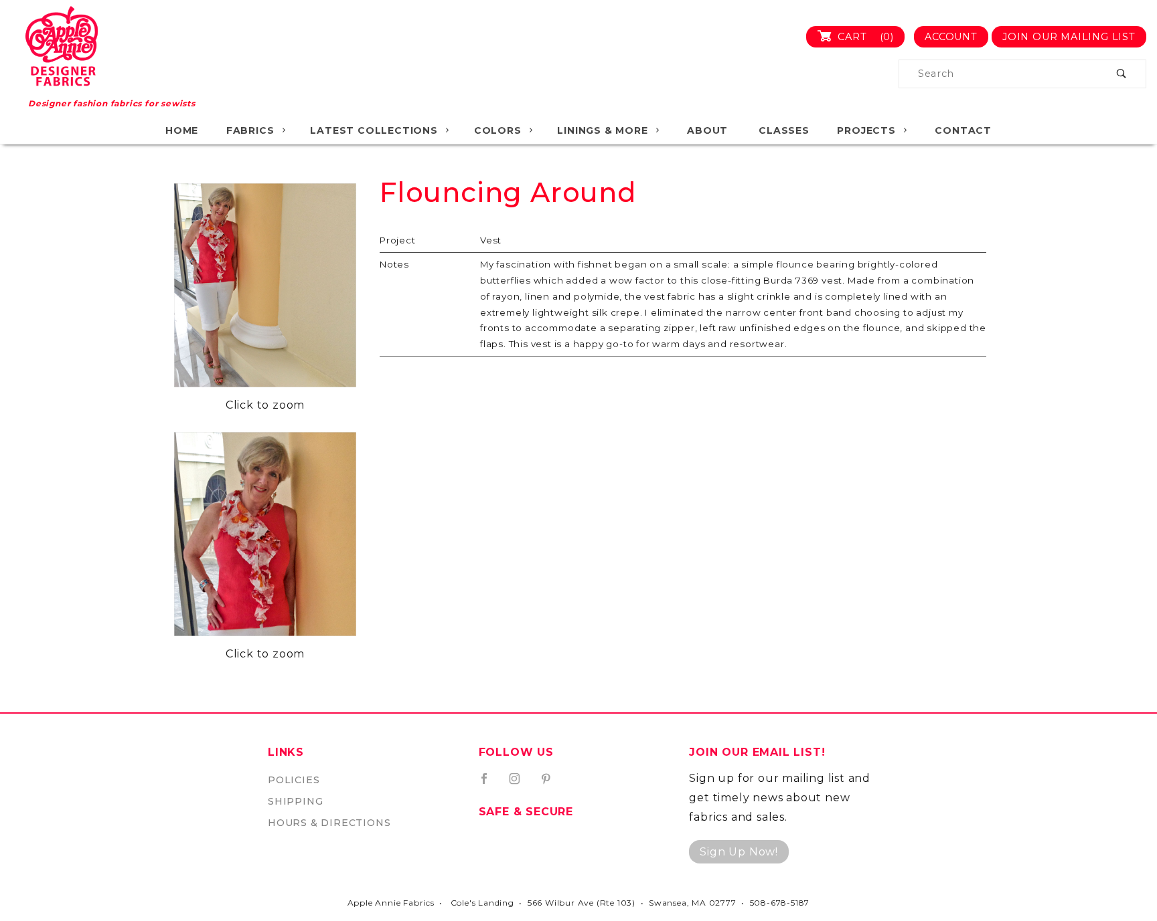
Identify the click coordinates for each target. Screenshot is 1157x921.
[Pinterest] (551, 784)
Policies (293, 780)
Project (398, 240)
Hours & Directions (329, 823)
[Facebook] (490, 784)
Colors (498, 130)
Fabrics (250, 130)
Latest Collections (373, 130)
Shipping (295, 801)
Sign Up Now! (739, 851)
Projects (866, 130)
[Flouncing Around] (265, 285)
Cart (864, 37)
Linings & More (602, 130)
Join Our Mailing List (1069, 37)
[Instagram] (520, 784)
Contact (963, 130)
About (707, 130)
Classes (784, 130)
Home (181, 130)
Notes (394, 264)
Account (951, 37)
